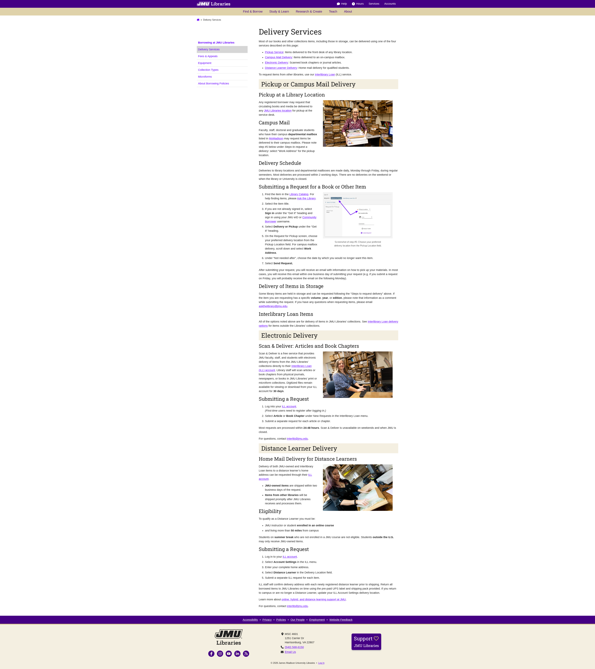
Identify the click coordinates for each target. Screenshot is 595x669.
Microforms (205, 76)
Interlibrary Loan (325, 74)
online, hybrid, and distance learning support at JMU (314, 599)
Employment (317, 619)
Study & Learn (279, 11)
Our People (298, 619)
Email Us (290, 652)
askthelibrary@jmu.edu (273, 306)
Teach (333, 11)
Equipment (204, 63)
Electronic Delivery (276, 62)
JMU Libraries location (278, 110)
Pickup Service (274, 52)
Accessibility (250, 619)
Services (374, 3)
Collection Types (208, 69)
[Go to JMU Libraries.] (198, 20)
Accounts (390, 3)
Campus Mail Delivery (278, 57)
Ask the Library (306, 198)
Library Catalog (298, 194)
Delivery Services (209, 49)
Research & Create (309, 11)
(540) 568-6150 (294, 647)
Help (344, 3)
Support (366, 641)
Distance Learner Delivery (281, 67)
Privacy (267, 619)
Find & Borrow (252, 11)
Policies (281, 619)
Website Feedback (341, 619)
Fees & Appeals (208, 56)
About (348, 11)
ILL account (289, 406)
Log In (321, 663)
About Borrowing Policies (213, 83)
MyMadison (276, 138)
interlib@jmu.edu (297, 438)
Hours (360, 3)
